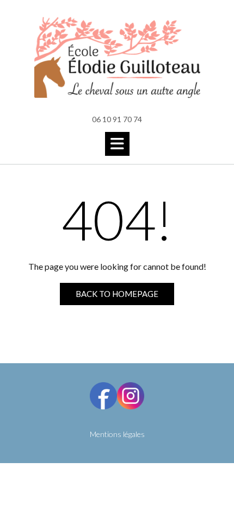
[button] (117, 144)
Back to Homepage (117, 294)
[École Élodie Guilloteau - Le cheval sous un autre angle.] (117, 57)
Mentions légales (117, 434)
